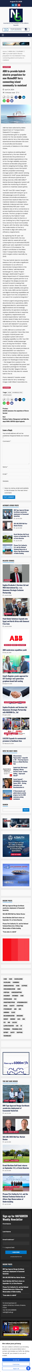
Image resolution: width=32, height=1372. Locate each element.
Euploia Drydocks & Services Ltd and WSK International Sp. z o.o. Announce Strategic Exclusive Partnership (15, 589)
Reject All (16, 1369)
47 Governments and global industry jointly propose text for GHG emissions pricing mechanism (7, 795)
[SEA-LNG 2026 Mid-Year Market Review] (16, 1125)
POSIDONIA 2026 (17, 1029)
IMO (9, 1022)
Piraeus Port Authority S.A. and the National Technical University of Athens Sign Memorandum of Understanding (7, 549)
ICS (5, 1022)
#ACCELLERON (18, 979)
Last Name (7, 1232)
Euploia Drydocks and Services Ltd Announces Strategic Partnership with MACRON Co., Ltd (15, 710)
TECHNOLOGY (21, 702)
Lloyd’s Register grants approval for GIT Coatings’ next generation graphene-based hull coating (15, 678)
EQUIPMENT (6, 67)
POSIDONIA (7, 1029)
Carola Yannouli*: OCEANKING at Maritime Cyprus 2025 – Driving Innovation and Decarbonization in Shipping (7, 783)
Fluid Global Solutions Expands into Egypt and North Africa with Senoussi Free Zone (16, 621)
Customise (16, 1364)
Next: (16, 419)
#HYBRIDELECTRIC (17, 392)
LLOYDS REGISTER (9, 1026)
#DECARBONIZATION (9, 989)
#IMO (21, 996)
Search (5, 804)
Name (5, 467)
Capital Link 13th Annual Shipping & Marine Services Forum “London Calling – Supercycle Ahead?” (7, 771)
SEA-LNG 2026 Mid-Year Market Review (7, 526)
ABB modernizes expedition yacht (15, 650)
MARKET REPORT (13, 1132)
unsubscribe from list (16, 1256)
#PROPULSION (7, 395)
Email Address (8, 1240)
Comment (7, 441)
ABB (15, 1009)
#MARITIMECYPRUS (9, 1002)
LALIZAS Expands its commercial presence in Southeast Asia (14, 739)
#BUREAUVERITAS (9, 986)
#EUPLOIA (6, 992)
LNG (14, 702)
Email (5, 474)
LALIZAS (14, 1022)
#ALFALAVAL (7, 982)
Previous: (16, 410)
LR (21, 1026)
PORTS (17, 1187)
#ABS (10, 979)
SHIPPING (19, 1032)
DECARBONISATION (9, 1016)
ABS (20, 1009)
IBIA (23, 1019)
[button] (3, 35)
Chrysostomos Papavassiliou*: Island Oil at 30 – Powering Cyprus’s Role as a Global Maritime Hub (7, 760)
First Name (7, 1224)
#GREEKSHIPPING (16, 992)
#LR (15, 999)
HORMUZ (12, 1019)
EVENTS (7, 1160)
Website (5, 481)
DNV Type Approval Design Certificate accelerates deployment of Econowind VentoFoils (7, 514)
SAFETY (15, 733)
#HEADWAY (7, 996)
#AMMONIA (16, 982)
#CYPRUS (24, 986)
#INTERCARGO (8, 999)
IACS (18, 1019)
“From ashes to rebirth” (9, 932)
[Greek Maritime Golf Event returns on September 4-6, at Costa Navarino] (16, 1154)
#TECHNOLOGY (8, 1009)
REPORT (6, 1032)
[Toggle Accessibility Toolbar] (28, 1368)
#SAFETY (12, 1006)
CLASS (6, 671)
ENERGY (15, 645)
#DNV (18, 989)
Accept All (16, 1360)
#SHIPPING (20, 1006)
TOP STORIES (14, 1160)
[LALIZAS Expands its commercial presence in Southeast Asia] (16, 727)
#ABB (9, 392)
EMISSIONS (8, 645)
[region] (16, 1356)
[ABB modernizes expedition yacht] (16, 638)
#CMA (17, 986)
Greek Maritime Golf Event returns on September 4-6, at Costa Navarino (7, 537)
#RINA (5, 1006)
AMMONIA (6, 1012)
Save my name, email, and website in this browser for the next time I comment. (17, 490)
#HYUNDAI (15, 996)
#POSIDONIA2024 (22, 1002)
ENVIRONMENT (9, 1187)
